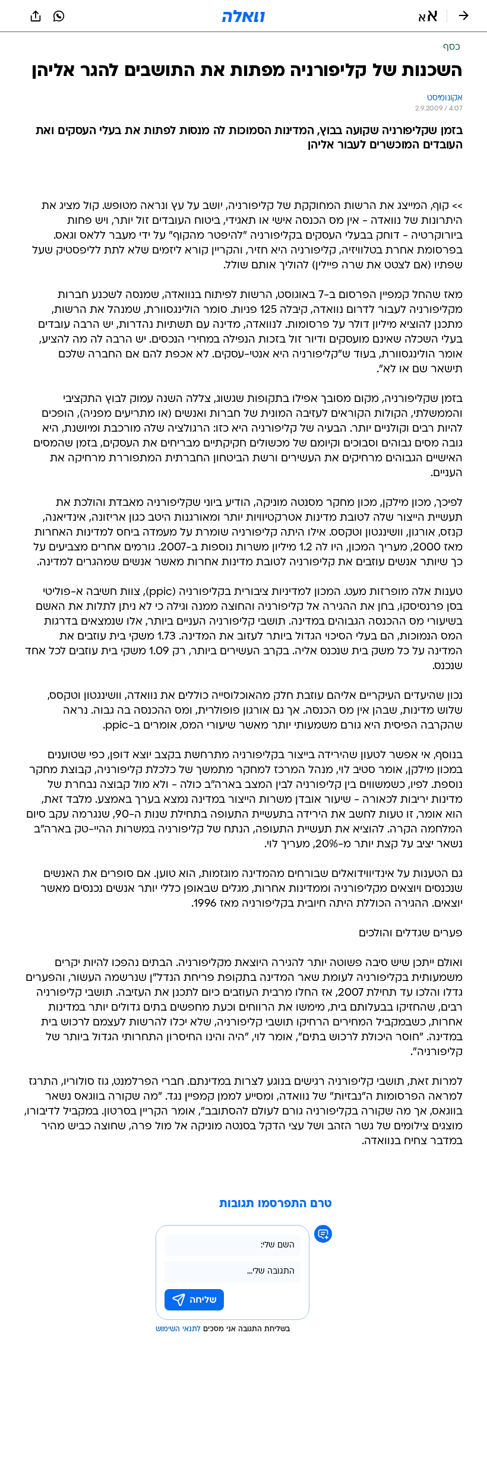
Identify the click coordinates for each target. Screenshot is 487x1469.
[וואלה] (243, 16)
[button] (428, 16)
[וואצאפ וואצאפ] (59, 16)
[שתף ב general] (35, 16)
